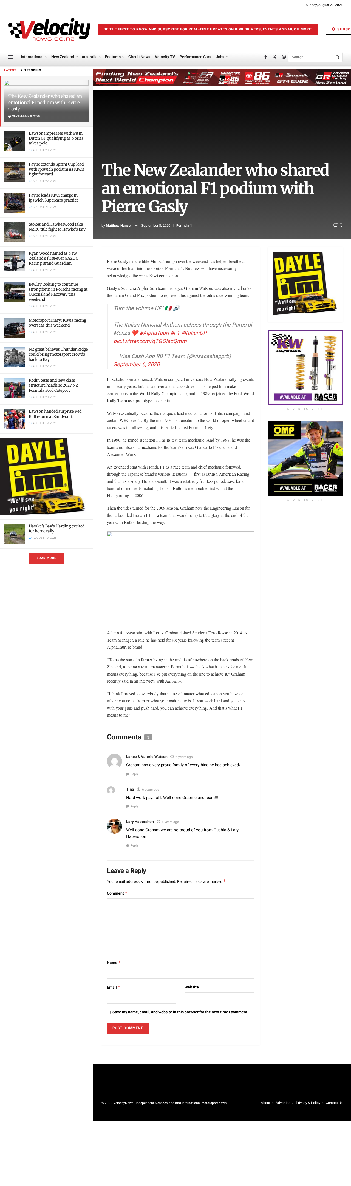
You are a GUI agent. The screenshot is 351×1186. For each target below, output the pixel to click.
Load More (46, 558)
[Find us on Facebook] (265, 57)
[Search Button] (338, 57)
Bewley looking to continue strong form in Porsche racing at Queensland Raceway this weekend (58, 292)
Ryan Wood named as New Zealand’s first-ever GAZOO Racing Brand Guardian (53, 258)
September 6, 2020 (137, 364)
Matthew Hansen (119, 225)
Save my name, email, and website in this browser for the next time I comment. (180, 1012)
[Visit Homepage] (49, 29)
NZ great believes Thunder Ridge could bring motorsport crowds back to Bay (58, 354)
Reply (134, 774)
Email (113, 987)
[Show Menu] (10, 57)
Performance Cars (195, 57)
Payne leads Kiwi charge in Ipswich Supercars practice (53, 198)
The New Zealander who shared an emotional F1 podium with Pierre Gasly (45, 102)
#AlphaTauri (154, 333)
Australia (90, 57)
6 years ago (184, 756)
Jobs (220, 57)
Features (113, 57)
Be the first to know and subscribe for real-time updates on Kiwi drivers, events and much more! (208, 29)
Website (192, 987)
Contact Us (334, 1102)
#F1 (175, 333)
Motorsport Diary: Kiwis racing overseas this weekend (57, 323)
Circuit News (139, 57)
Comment (117, 893)
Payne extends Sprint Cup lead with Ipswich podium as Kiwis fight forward (57, 169)
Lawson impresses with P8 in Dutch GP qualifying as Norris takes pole (56, 138)
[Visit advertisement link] (46, 476)
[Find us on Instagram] (284, 57)
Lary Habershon (140, 822)
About (265, 1102)
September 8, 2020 (155, 225)
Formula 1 (184, 225)
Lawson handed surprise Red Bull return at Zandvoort (55, 414)
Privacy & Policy (308, 1102)
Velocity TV (165, 57)
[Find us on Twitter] (274, 57)
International (32, 57)
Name (114, 963)
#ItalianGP (194, 333)
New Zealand (62, 57)
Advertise (283, 1102)
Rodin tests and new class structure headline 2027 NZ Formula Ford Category (53, 385)
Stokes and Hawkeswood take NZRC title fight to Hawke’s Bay (57, 227)
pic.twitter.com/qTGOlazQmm (150, 341)
